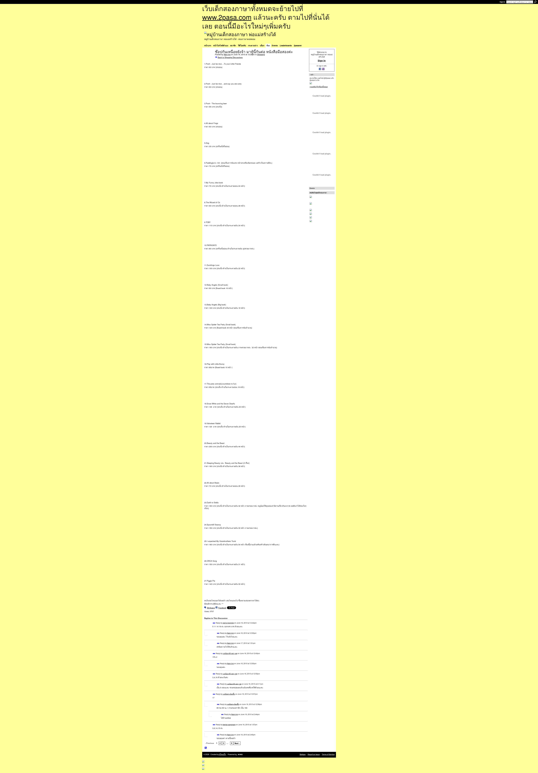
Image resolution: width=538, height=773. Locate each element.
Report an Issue (314, 754)
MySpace (211, 607)
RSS (206, 748)
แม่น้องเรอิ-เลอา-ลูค (230, 653)
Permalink (214, 623)
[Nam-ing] (208, 58)
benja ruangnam (229, 724)
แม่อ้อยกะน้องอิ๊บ (229, 694)
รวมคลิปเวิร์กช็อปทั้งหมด (319, 86)
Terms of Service (328, 754)
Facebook (222, 607)
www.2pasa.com (226, 17)
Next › (237, 743)
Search (535, 2)
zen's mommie (228, 623)
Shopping (261, 54)
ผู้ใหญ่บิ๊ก (222, 754)
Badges (303, 754)
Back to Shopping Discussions (230, 57)
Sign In (502, 2)
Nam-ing (227, 54)
